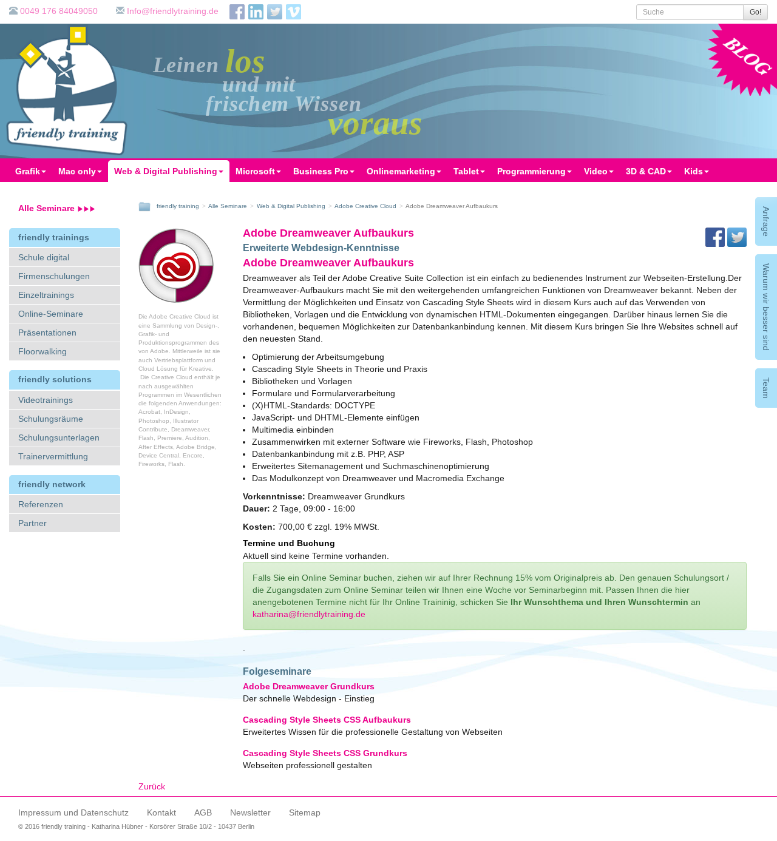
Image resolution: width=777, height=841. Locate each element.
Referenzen (40, 504)
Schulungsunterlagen (59, 437)
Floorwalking (42, 351)
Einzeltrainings (46, 295)
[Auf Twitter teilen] (737, 236)
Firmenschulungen (54, 276)
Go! (755, 12)
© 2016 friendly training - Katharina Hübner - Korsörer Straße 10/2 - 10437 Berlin (136, 826)
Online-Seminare (50, 314)
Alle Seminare (47, 208)
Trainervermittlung (53, 456)
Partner (32, 523)
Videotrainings (45, 400)
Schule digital (43, 257)
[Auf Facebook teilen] (716, 236)
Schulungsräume (50, 419)
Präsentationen (47, 332)
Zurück (151, 786)
